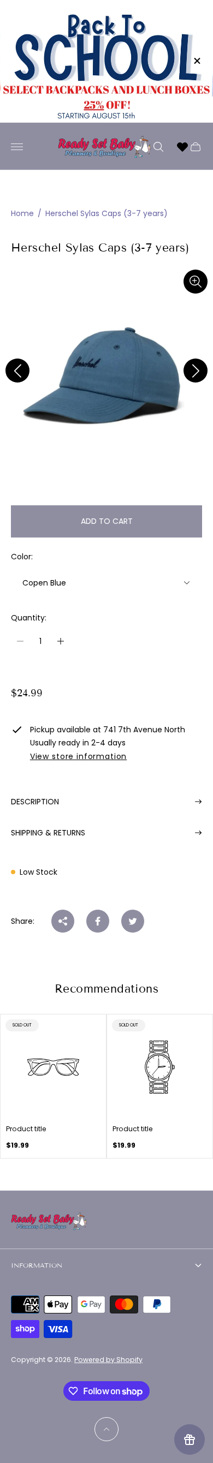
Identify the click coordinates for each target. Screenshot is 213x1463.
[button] (89, 487)
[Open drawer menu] (17, 147)
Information (36, 1265)
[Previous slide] (17, 371)
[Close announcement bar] (196, 61)
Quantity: (28, 617)
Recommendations (106, 989)
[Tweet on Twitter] (133, 921)
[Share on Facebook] (98, 921)
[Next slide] (196, 371)
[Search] (158, 147)
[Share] (63, 921)
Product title (26, 1129)
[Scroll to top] (106, 1429)
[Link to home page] (49, 1222)
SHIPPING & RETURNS (48, 832)
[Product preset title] (53, 1067)
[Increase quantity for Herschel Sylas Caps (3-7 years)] (60, 641)
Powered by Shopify (108, 1359)
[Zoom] (196, 282)
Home (22, 213)
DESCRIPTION (35, 801)
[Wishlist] (182, 146)
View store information (78, 757)
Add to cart (107, 521)
